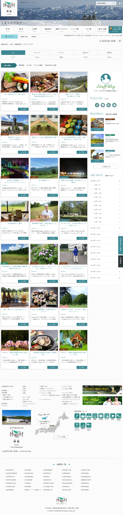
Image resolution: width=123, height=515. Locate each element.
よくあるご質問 (118, 35)
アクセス (96, 35)
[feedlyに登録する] (114, 105)
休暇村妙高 (18, 44)
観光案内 (88, 35)
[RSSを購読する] (108, 105)
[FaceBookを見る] (97, 105)
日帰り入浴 (81, 35)
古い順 (29, 65)
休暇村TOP (4, 44)
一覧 (11, 44)
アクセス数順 (38, 65)
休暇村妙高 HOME (70, 35)
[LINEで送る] (103, 105)
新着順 (22, 65)
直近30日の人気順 (51, 65)
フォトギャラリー (106, 35)
